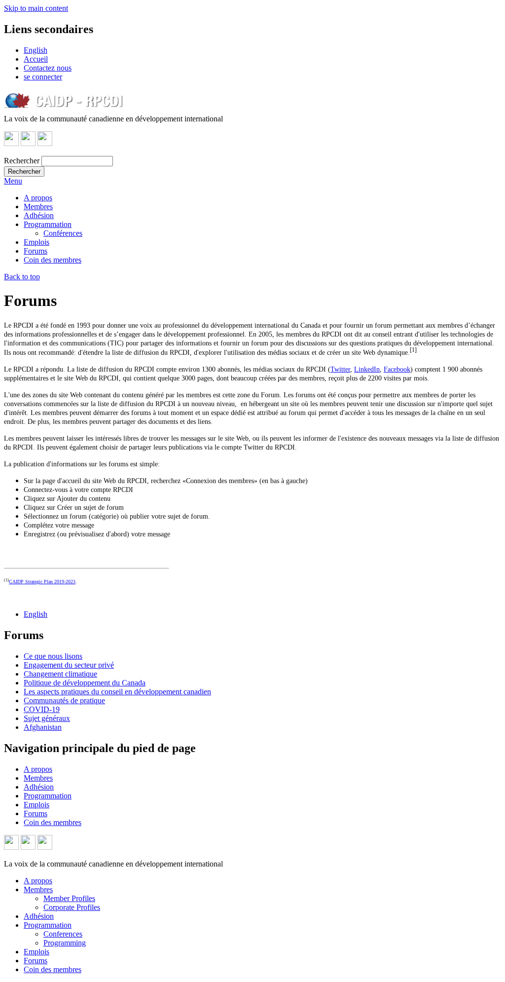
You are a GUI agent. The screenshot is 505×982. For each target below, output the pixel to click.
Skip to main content (36, 8)
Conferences (62, 934)
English (35, 50)
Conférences (62, 233)
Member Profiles (69, 898)
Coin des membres (52, 260)
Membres (38, 206)
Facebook (397, 369)
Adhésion (39, 215)
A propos (38, 197)
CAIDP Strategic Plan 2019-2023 (42, 581)
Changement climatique (60, 674)
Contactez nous (48, 68)
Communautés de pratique (64, 700)
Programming (64, 943)
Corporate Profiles (71, 907)
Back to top (22, 276)
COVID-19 (42, 709)
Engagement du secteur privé (69, 665)
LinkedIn (367, 369)
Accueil (36, 59)
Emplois (36, 242)
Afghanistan (43, 727)
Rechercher (21, 160)
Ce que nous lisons (53, 656)
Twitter (340, 369)
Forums (35, 251)
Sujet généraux (47, 718)
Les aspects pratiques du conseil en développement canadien (117, 691)
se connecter (43, 77)
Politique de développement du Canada (84, 683)
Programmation (48, 224)
